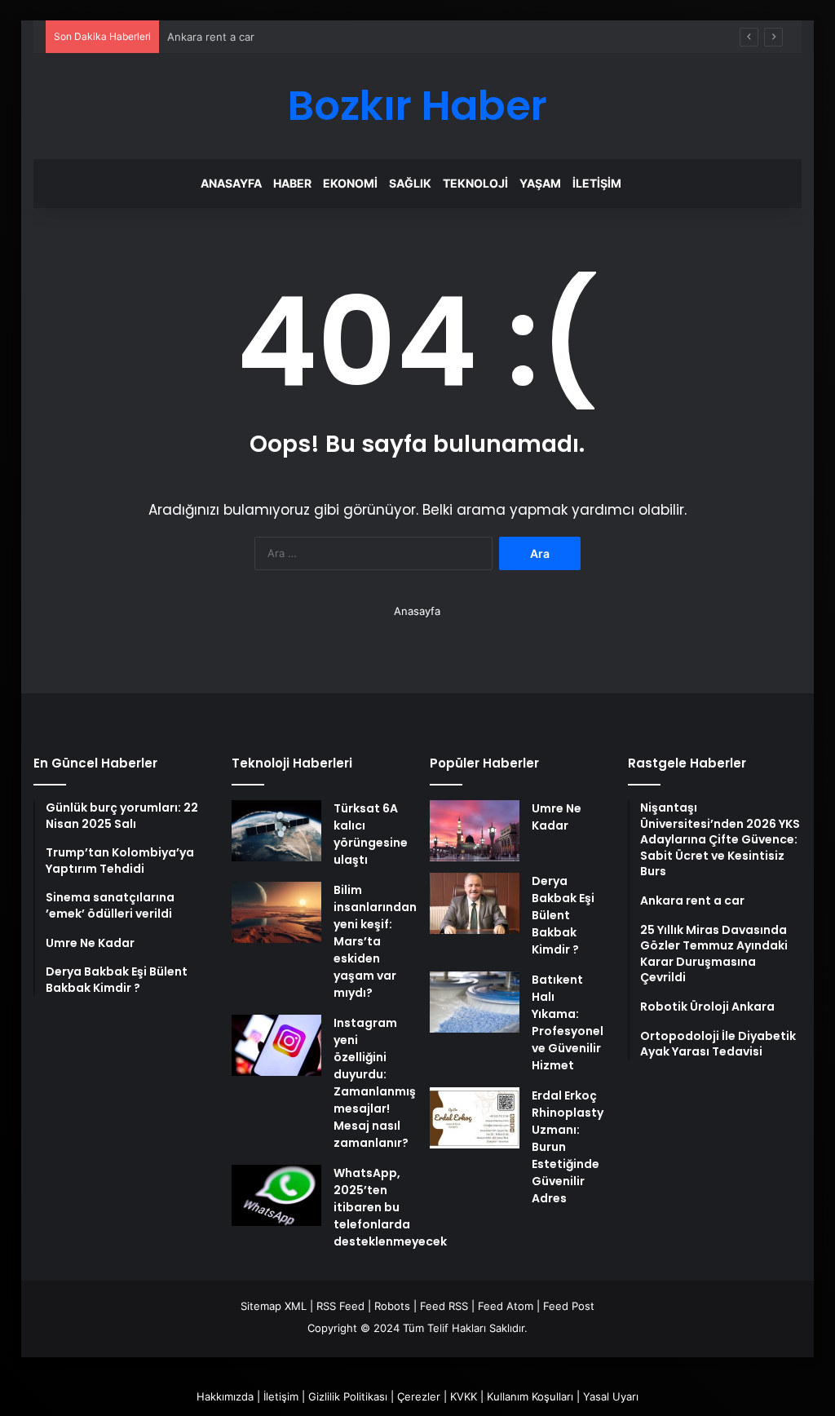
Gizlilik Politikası (347, 1396)
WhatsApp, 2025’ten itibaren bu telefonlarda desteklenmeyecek (390, 1207)
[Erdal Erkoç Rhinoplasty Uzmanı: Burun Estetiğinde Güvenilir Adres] (474, 1117)
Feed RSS (444, 1305)
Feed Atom (505, 1305)
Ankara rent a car (210, 36)
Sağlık (410, 183)
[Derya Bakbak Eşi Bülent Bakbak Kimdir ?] (474, 903)
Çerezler (418, 1396)
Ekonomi (350, 183)
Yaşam (540, 183)
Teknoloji (475, 183)
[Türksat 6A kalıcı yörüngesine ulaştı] (276, 830)
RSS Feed (340, 1305)
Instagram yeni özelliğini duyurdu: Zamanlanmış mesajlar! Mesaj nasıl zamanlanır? (375, 1083)
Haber (292, 183)
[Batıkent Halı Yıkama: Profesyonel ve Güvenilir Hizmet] (474, 1002)
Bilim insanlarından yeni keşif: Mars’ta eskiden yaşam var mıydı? (375, 941)
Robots (392, 1305)
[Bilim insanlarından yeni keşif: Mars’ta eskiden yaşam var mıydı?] (276, 912)
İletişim (596, 183)
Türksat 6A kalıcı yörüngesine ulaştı (371, 834)
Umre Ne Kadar (556, 817)
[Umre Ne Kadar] (474, 830)
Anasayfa (231, 183)
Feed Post (568, 1305)
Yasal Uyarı (610, 1396)
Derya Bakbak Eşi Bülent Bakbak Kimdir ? (563, 915)
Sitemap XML (274, 1305)
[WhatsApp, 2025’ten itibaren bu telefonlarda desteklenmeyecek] (276, 1195)
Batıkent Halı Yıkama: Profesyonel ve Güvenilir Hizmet (567, 1022)
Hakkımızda (225, 1396)
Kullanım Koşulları (530, 1396)
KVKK (463, 1396)
